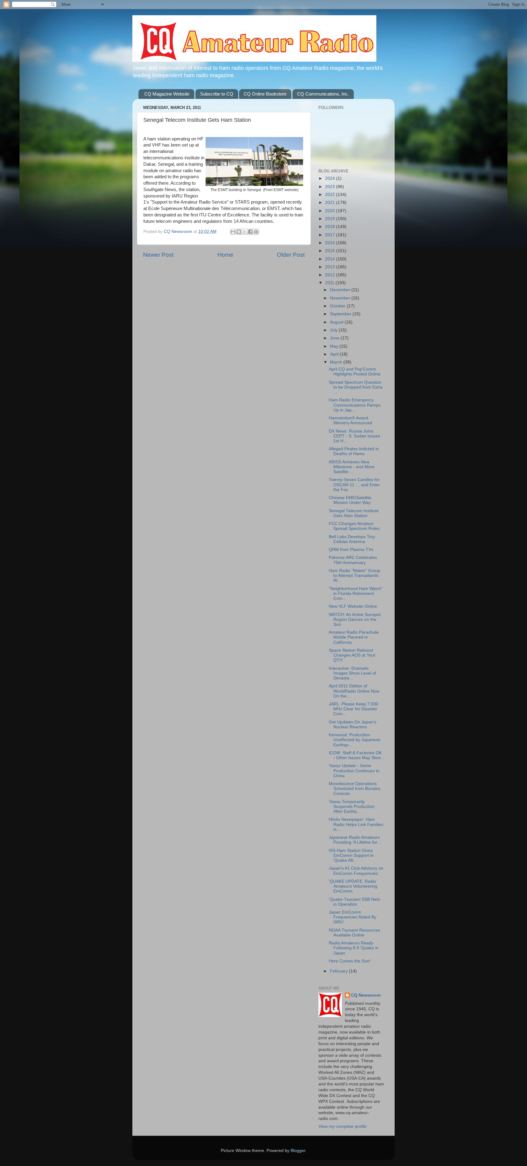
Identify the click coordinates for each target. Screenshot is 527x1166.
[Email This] (233, 232)
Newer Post (158, 255)
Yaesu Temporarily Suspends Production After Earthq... (352, 806)
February (339, 971)
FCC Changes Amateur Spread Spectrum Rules (354, 526)
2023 (330, 186)
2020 (330, 210)
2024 (330, 178)
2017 (330, 235)
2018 (330, 226)
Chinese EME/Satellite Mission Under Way (350, 500)
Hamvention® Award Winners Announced (350, 420)
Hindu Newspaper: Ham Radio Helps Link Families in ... (356, 824)
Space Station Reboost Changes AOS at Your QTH (352, 655)
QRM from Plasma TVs (351, 549)
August (337, 322)
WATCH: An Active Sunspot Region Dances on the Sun (355, 619)
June (335, 338)
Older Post (291, 255)
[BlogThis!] (239, 232)
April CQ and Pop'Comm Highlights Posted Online (355, 371)
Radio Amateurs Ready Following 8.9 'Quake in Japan (353, 948)
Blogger (298, 1150)
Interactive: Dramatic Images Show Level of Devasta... (352, 673)
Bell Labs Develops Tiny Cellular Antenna (352, 539)
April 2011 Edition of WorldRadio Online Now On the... (354, 691)
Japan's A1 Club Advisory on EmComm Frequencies (356, 870)
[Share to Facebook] (250, 232)
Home (225, 255)
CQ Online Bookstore (265, 93)
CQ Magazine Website (166, 93)
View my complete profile (342, 1126)
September (341, 314)
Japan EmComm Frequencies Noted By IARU (352, 917)
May (334, 346)
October (338, 306)
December (340, 290)
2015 (330, 250)
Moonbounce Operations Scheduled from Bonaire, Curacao (355, 788)
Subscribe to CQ (216, 93)
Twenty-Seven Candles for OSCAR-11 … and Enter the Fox (354, 484)
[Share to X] (245, 232)
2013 (330, 267)
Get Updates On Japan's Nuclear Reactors (352, 724)
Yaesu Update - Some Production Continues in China (354, 770)
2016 (330, 243)
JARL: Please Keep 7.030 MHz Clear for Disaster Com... (353, 709)
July (334, 330)
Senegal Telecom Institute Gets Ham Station (354, 513)
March (336, 362)
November (340, 298)
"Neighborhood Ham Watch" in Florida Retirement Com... (356, 593)
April (335, 354)
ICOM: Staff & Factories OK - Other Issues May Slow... (356, 755)
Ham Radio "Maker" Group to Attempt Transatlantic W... (354, 575)
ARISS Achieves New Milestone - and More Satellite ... (352, 467)
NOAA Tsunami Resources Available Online (354, 932)
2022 (330, 194)
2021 (330, 202)
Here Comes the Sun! (350, 961)
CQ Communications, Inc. (323, 93)
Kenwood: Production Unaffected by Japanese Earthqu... (354, 740)
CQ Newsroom (366, 995)
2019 (330, 218)
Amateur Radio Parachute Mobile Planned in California (354, 637)
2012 (330, 275)
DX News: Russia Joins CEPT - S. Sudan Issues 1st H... (354, 436)
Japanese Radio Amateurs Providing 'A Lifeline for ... (355, 840)
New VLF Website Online (353, 606)
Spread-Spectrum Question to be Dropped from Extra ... (355, 387)
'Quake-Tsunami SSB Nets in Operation (354, 902)
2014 (330, 259)
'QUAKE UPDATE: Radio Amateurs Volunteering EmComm (353, 886)
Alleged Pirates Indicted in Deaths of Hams (354, 451)
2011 (330, 283)
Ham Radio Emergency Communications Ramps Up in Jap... (355, 405)
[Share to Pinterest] (256, 232)
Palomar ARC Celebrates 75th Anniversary (353, 560)
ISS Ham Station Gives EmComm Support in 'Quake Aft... (351, 855)
